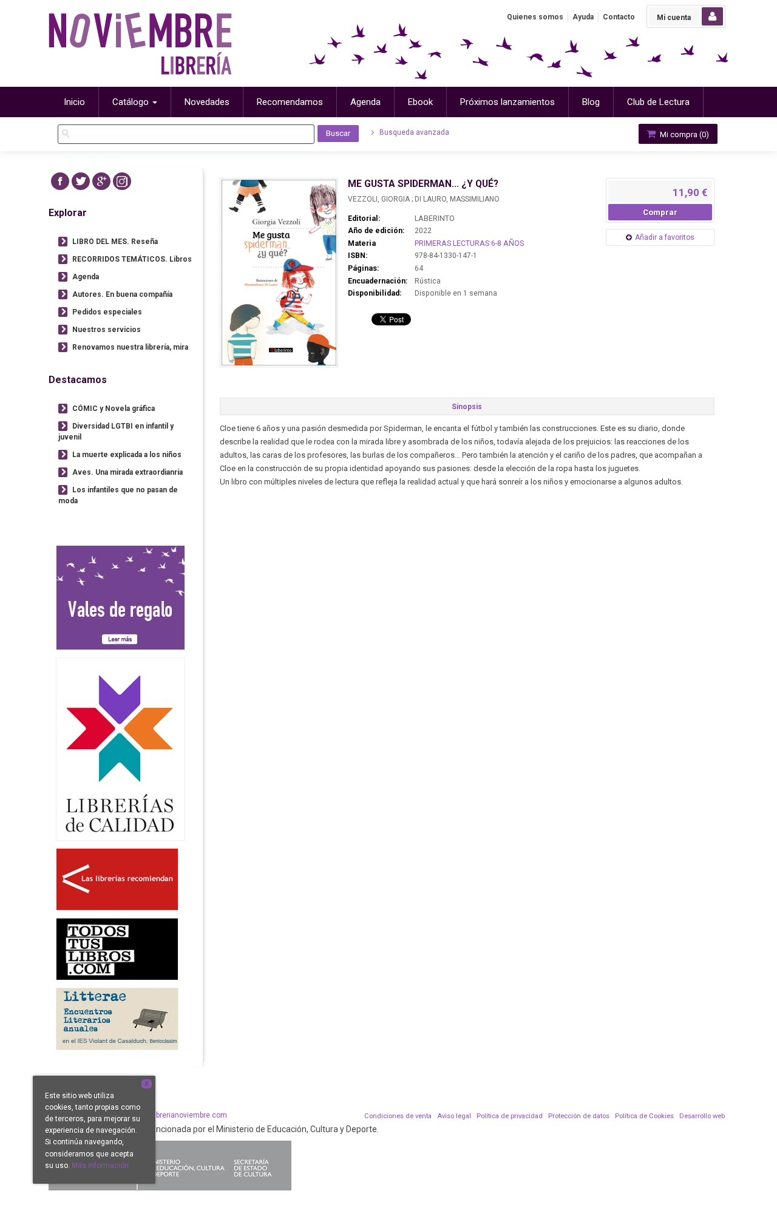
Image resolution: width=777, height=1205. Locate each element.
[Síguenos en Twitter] (81, 181)
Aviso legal (454, 1116)
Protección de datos (578, 1116)
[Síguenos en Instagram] (122, 181)
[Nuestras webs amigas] (117, 879)
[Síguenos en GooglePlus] (101, 181)
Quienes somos (535, 17)
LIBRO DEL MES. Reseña (115, 241)
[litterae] (117, 1019)
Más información (100, 1165)
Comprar (660, 212)
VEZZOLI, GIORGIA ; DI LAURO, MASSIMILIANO (424, 199)
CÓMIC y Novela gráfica (113, 408)
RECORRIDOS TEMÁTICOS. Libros (132, 259)
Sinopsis (467, 406)
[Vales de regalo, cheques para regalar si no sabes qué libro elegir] (120, 598)
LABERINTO (435, 218)
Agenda (85, 277)
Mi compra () (683, 134)
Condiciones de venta (398, 1116)
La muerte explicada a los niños (127, 454)
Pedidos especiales (107, 312)
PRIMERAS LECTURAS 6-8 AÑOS (469, 243)
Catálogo (131, 102)
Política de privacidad (510, 1116)
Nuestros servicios (106, 329)
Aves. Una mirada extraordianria (127, 472)
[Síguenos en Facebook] (60, 181)
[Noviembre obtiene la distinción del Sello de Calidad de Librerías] (120, 749)
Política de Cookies (644, 1116)
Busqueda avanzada (413, 132)
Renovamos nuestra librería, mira (130, 347)
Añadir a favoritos (664, 237)
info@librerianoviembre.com (179, 1115)
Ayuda (583, 17)
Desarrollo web (702, 1116)
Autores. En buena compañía (122, 294)
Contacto (619, 17)
